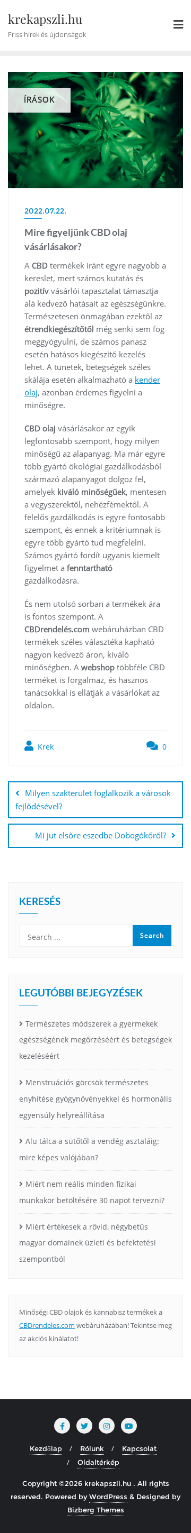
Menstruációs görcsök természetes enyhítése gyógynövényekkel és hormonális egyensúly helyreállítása (95, 1098)
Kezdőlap (46, 1448)
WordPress (108, 1496)
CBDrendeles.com (47, 1325)
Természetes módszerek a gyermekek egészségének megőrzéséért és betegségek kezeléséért (95, 1040)
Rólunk (92, 1448)
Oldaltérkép (98, 1462)
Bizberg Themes (95, 1510)
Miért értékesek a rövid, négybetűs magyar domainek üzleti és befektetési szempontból (87, 1243)
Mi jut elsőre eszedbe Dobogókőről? (100, 835)
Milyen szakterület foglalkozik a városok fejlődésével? (93, 799)
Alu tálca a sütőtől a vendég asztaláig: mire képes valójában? (89, 1149)
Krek (45, 747)
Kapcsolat (139, 1448)
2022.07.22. (45, 211)
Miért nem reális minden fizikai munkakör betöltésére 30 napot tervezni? (91, 1192)
